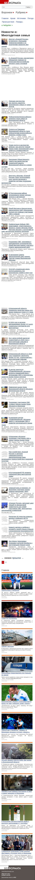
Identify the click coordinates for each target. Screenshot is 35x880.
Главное (5, 18)
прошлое (16, 558)
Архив (12, 18)
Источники (21, 18)
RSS (15, 877)
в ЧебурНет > (7, 25)
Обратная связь (6, 873)
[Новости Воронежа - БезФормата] (11, 2)
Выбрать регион (6, 875)
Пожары (19, 22)
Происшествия (8, 22)
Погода (30, 18)
